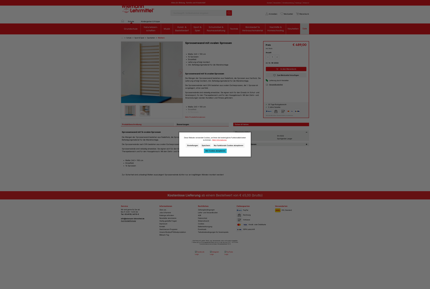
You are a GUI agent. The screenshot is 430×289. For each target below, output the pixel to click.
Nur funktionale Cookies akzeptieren (228, 145)
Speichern (206, 145)
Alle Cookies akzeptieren (215, 151)
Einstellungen (192, 145)
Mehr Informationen (219, 140)
